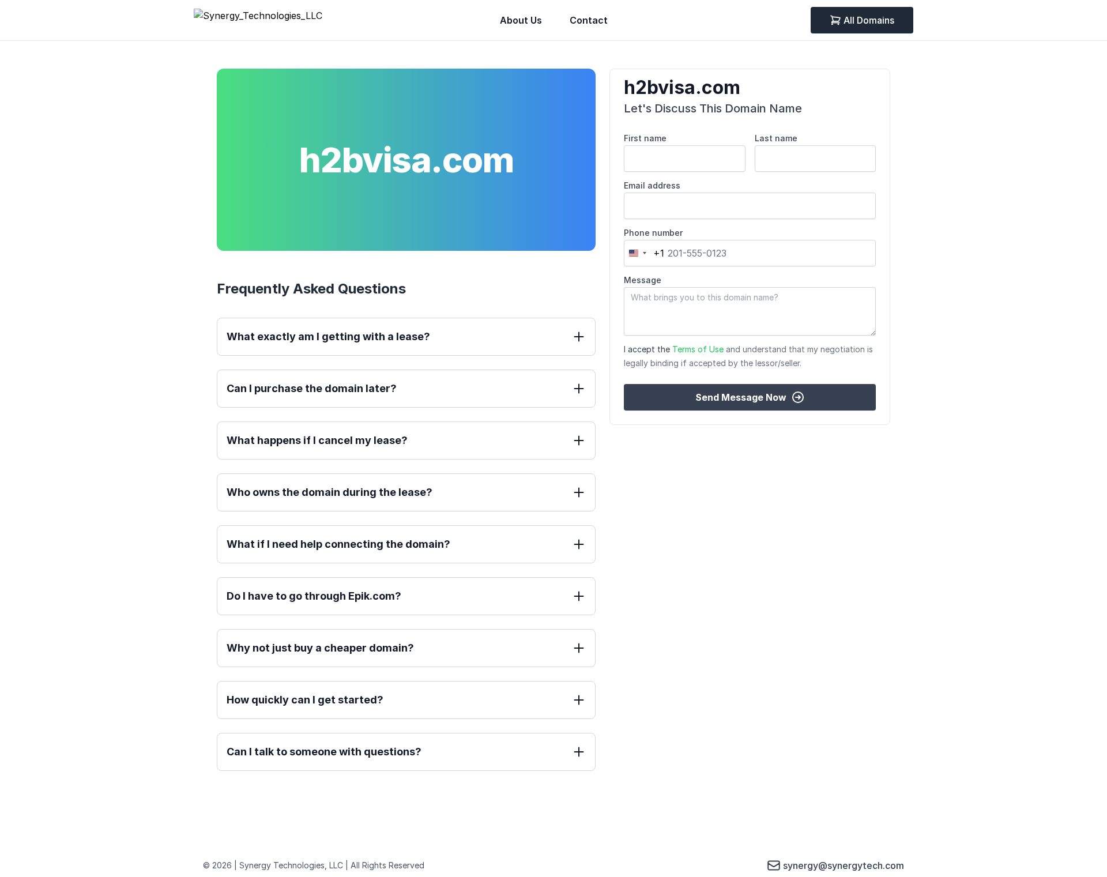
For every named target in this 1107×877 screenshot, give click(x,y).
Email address (652, 185)
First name (645, 138)
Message (642, 280)
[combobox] (644, 253)
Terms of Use (698, 349)
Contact (589, 20)
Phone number (653, 233)
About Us (521, 20)
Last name (776, 138)
